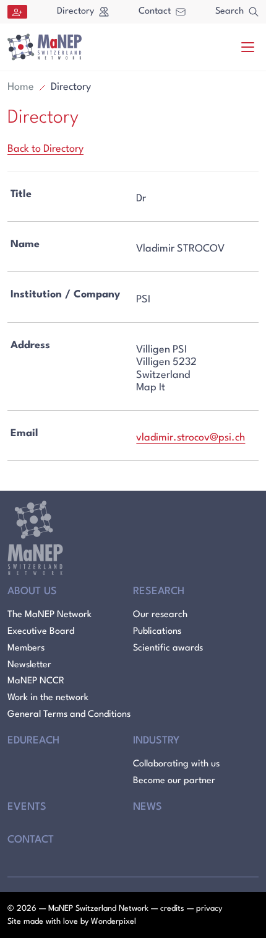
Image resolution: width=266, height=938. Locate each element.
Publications (157, 631)
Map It (150, 387)
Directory (75, 11)
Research (158, 591)
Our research (160, 615)
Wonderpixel (113, 922)
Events (26, 807)
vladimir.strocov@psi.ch (190, 437)
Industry (156, 740)
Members (26, 648)
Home (20, 87)
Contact (155, 11)
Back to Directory (45, 149)
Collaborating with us (176, 764)
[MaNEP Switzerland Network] (44, 47)
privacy (209, 909)
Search (229, 11)
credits (172, 909)
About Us (32, 591)
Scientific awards (168, 648)
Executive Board (40, 631)
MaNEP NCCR (35, 681)
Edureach (33, 740)
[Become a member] (17, 12)
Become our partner (174, 781)
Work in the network (47, 698)
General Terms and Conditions (69, 714)
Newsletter (29, 665)
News (147, 807)
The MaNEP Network (49, 615)
